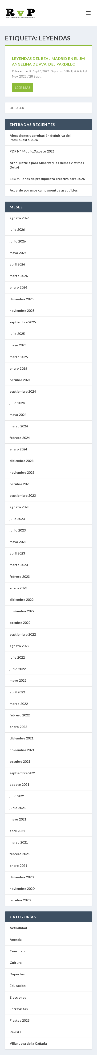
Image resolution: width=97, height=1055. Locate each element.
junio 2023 (18, 530)
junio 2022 (18, 669)
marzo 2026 (19, 276)
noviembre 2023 (22, 472)
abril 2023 (17, 553)
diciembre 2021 (21, 738)
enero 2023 (18, 588)
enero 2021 (18, 865)
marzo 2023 (19, 565)
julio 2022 (17, 657)
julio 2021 (17, 796)
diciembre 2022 (21, 600)
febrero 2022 (20, 715)
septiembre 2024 (23, 391)
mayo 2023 (18, 542)
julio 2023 (17, 519)
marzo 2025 (19, 357)
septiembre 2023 (23, 495)
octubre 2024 (20, 380)
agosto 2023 (19, 507)
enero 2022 (18, 727)
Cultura (16, 963)
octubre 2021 (20, 761)
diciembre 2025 (21, 299)
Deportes (57, 71)
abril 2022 (17, 692)
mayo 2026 (18, 253)
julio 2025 (17, 334)
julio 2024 (17, 403)
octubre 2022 (20, 623)
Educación (18, 986)
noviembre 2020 (22, 889)
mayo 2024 (18, 415)
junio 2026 (18, 241)
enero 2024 (18, 449)
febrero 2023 (20, 576)
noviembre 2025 (22, 311)
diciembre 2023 (21, 461)
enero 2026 (18, 287)
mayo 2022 (18, 680)
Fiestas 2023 (19, 1020)
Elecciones (18, 997)
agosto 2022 (19, 646)
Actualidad (18, 928)
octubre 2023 (20, 484)
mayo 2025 (18, 345)
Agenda (16, 940)
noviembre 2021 (22, 750)
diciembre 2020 (21, 877)
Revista (15, 1032)
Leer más (22, 88)
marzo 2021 (19, 842)
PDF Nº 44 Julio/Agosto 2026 (32, 151)
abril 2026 (17, 264)
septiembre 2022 (23, 634)
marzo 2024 (19, 426)
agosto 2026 (19, 218)
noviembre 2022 (22, 611)
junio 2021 (18, 808)
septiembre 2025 (23, 322)
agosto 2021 (19, 784)
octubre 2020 (20, 900)
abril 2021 (17, 831)
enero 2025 (18, 368)
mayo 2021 (18, 819)
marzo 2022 (19, 704)
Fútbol (68, 71)
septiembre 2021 (23, 773)
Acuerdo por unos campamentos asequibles (44, 190)
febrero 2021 (20, 854)
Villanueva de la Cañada (28, 1043)
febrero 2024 (20, 438)
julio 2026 (17, 229)
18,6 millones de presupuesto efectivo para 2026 (47, 179)
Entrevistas (19, 1009)
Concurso (17, 951)
